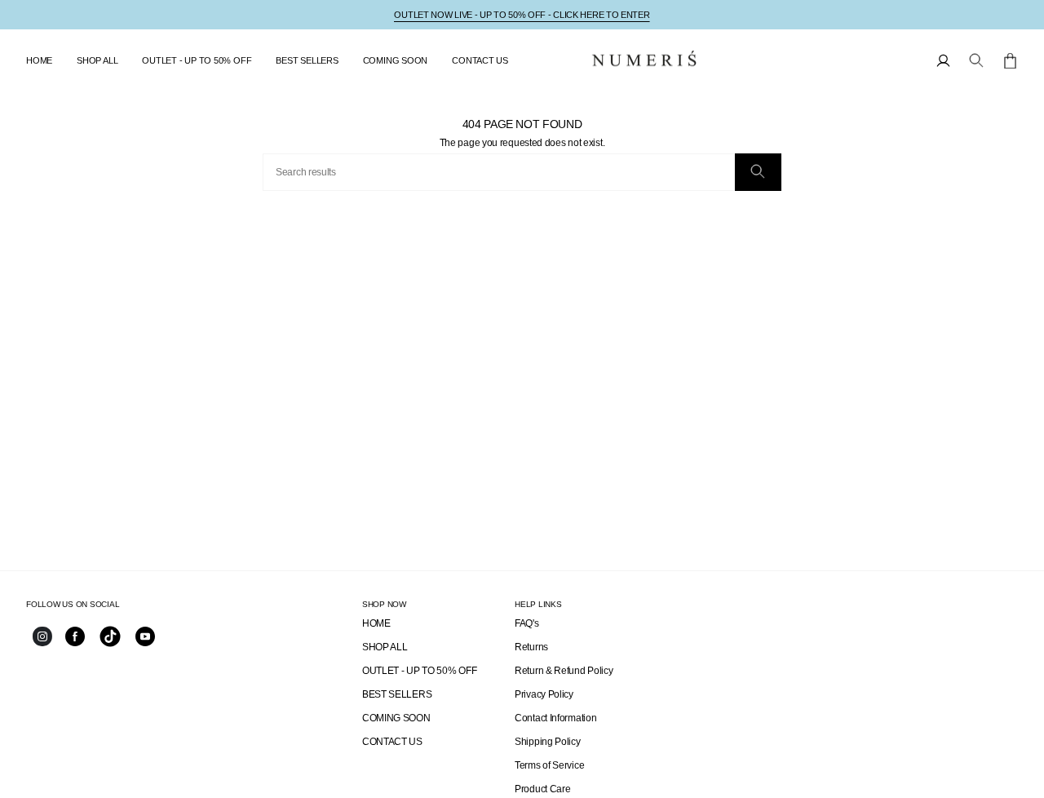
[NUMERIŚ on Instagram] (42, 643)
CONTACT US (392, 741)
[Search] (758, 172)
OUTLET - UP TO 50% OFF (419, 670)
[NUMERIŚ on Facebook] (75, 643)
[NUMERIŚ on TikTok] (110, 645)
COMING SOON (396, 718)
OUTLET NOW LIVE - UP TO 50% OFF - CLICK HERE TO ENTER (521, 15)
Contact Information (555, 718)
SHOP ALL (385, 647)
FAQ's (527, 623)
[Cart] (1010, 61)
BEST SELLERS (396, 694)
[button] (97, 60)
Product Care (542, 789)
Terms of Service (549, 765)
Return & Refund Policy (564, 670)
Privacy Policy (544, 694)
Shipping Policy (548, 741)
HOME (376, 623)
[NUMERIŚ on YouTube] (145, 643)
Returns (531, 647)
